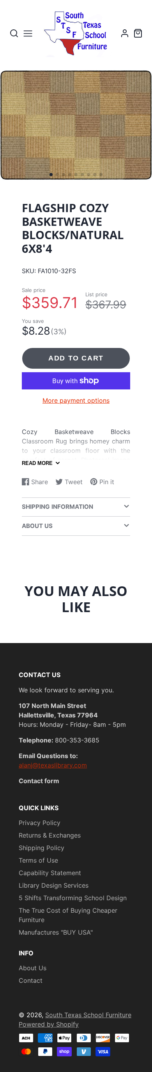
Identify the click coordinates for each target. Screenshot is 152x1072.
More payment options (76, 400)
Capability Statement (50, 873)
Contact (30, 980)
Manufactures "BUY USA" (56, 932)
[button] (51, 174)
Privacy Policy (39, 823)
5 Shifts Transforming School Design (73, 898)
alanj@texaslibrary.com (53, 765)
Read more (37, 463)
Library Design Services (53, 885)
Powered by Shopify (49, 1024)
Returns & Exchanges (50, 835)
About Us (32, 968)
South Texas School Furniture (88, 1015)
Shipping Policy (41, 848)
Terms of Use (38, 860)
